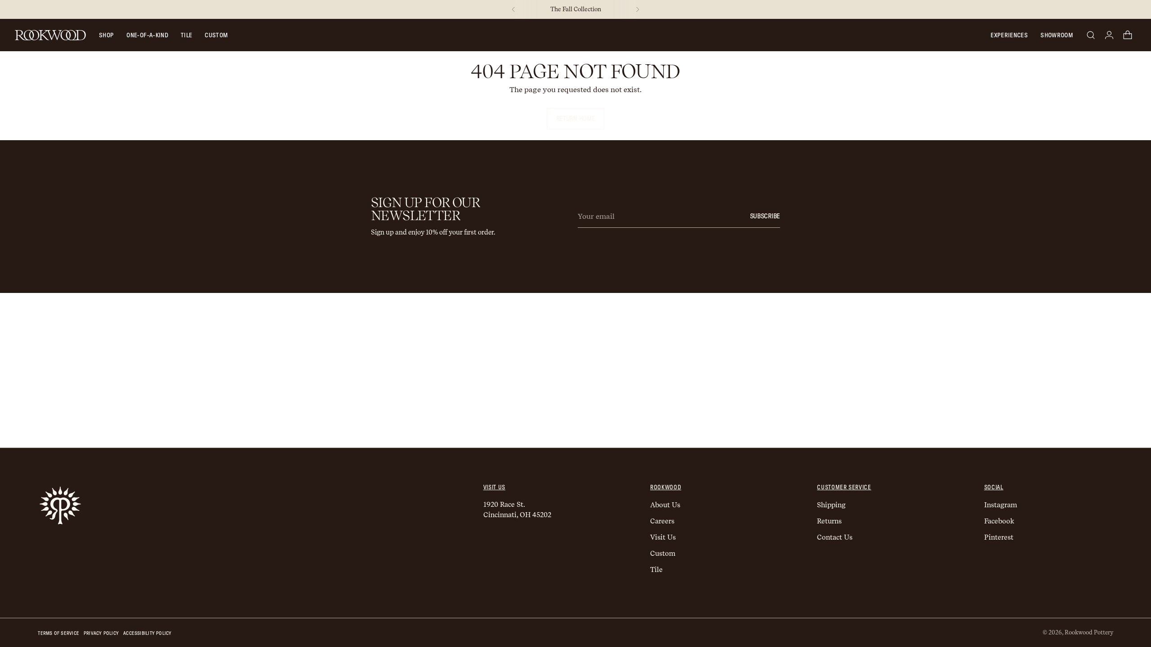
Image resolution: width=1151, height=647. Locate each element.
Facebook (999, 521)
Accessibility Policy (147, 633)
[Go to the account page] (1109, 35)
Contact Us (834, 537)
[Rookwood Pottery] (50, 35)
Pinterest (998, 537)
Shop (106, 35)
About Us (665, 505)
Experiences (1009, 35)
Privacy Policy (101, 633)
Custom (216, 35)
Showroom (1056, 35)
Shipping (831, 505)
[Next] (637, 9)
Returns (829, 521)
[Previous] (513, 9)
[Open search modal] (1091, 35)
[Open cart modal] (1128, 35)
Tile (186, 35)
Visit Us (663, 537)
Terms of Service (58, 633)
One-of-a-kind (147, 35)
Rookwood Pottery (1089, 632)
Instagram (1000, 505)
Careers (662, 521)
